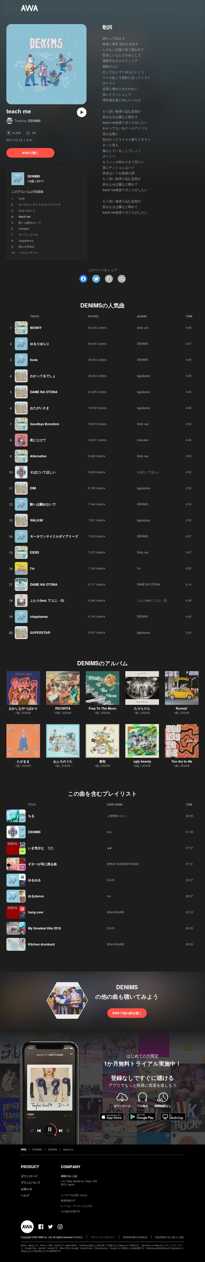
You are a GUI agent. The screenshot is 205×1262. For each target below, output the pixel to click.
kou (109, 832)
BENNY (36, 327)
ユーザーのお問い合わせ (74, 1195)
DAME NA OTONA (43, 392)
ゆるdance (36, 896)
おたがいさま (39, 408)
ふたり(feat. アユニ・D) (47, 600)
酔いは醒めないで (30, 222)
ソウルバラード (28, 253)
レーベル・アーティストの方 (76, 1205)
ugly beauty (142, 761)
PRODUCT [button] (30, 1166)
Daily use (143, 328)
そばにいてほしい (43, 472)
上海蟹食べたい (117, 816)
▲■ (109, 848)
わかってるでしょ (43, 375)
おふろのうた (62, 761)
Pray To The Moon (102, 708)
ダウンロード (29, 1176)
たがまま (23, 761)
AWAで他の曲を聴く (127, 1013)
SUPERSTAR (40, 632)
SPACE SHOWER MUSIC (123, 864)
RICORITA (63, 708)
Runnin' (182, 708)
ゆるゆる (34, 880)
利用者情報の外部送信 (135, 1237)
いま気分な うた (41, 848)
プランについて (30, 1182)
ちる (31, 816)
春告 (102, 761)
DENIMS (34, 120)
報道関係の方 (68, 1200)
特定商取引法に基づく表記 (169, 1237)
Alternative (38, 456)
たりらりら (142, 708)
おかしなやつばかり (23, 708)
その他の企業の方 (70, 1211)
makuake (143, 440)
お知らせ (26, 1189)
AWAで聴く (30, 152)
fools (22, 198)
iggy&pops (143, 376)
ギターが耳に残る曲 (42, 864)
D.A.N (110, 880)
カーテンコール (28, 234)
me (109, 896)
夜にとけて (38, 440)
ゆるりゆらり (27, 210)
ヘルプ (25, 1195)
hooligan (24, 228)
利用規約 (78, 1237)
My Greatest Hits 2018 (44, 928)
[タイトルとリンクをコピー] (109, 279)
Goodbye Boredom (44, 424)
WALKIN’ (37, 520)
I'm (32, 568)
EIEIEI (34, 552)
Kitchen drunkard (41, 944)
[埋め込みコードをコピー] (122, 279)
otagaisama (26, 240)
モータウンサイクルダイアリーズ (40, 204)
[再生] (81, 112)
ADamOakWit (115, 912)
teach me (68, 1149)
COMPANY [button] (70, 1166)
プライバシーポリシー (103, 1237)
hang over (35, 912)
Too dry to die (181, 761)
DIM (33, 488)
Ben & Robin (26, 246)
